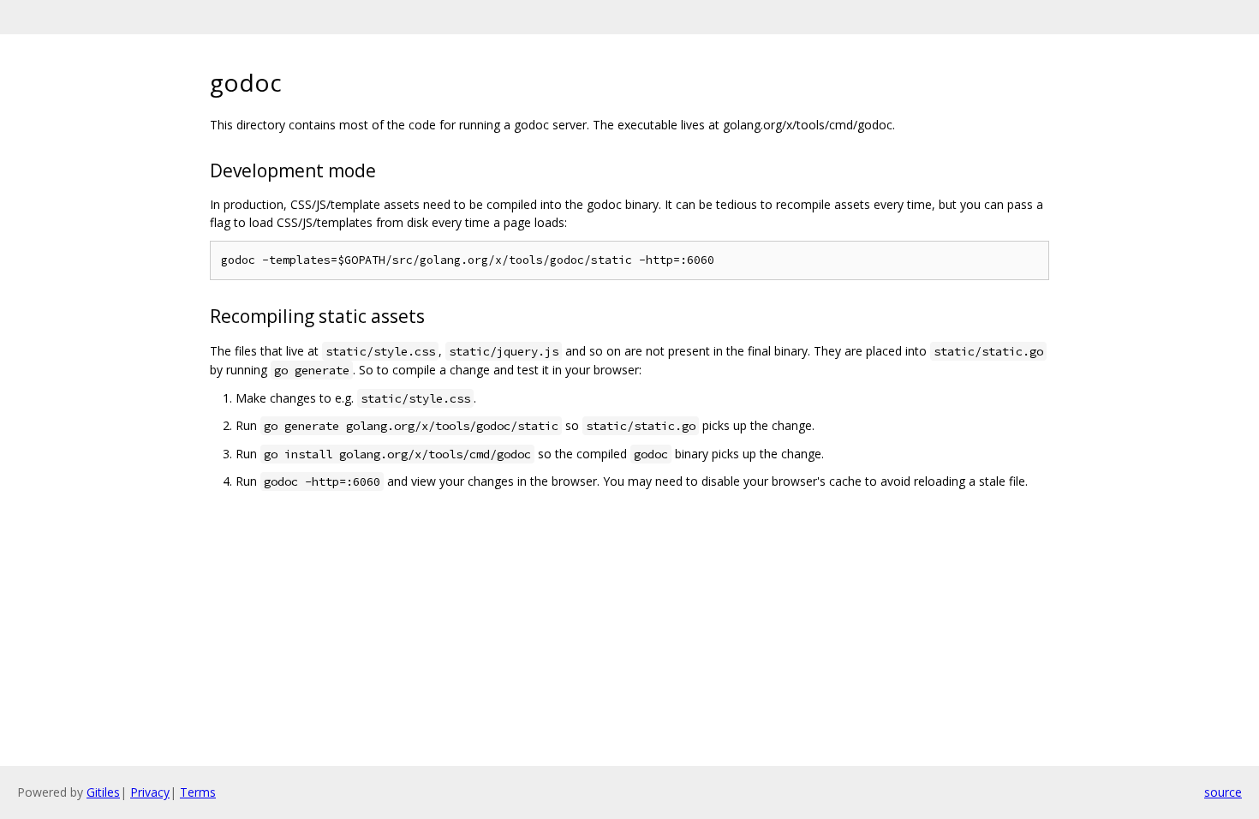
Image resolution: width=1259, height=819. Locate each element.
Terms (198, 792)
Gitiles (103, 792)
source (1223, 792)
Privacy (150, 792)
